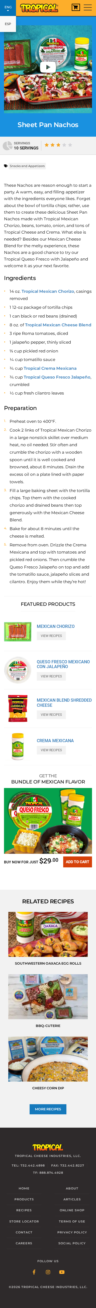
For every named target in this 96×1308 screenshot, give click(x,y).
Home (24, 1188)
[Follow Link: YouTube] (62, 1272)
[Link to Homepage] (41, 6)
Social (72, 1243)
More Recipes (48, 1109)
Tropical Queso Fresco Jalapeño (57, 377)
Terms (72, 1221)
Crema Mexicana (55, 740)
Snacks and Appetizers (27, 166)
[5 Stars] (70, 145)
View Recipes (51, 636)
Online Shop (72, 1210)
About (72, 1188)
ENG (8, 7)
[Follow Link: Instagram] (48, 1272)
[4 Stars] (64, 145)
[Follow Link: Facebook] (34, 1272)
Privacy (72, 1232)
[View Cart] (76, 7)
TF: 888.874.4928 (48, 1173)
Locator (24, 1221)
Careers (24, 1243)
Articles (72, 1199)
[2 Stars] (52, 145)
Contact (24, 1232)
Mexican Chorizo (56, 626)
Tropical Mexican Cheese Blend (58, 324)
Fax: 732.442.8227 (67, 1165)
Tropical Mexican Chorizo (48, 291)
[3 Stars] (58, 145)
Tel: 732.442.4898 (28, 1165)
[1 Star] (46, 145)
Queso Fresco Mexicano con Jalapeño (63, 664)
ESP (8, 24)
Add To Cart (77, 862)
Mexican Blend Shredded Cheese (64, 703)
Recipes (24, 1210)
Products (24, 1199)
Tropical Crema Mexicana (50, 368)
